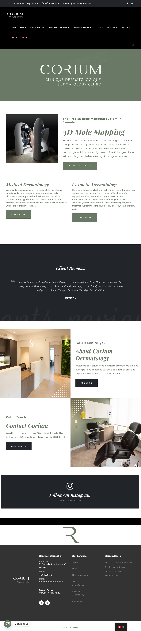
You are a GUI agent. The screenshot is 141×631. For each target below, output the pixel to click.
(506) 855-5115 (50, 3)
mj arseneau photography (59, 512)
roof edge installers (98, 509)
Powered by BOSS (70, 627)
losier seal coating (88, 514)
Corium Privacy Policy (49, 592)
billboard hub (103, 514)
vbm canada (62, 509)
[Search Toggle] (133, 45)
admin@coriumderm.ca (77, 3)
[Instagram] (132, 4)
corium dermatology (78, 509)
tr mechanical (79, 512)
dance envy (115, 512)
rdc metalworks (47, 509)
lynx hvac (90, 512)
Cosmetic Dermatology (84, 27)
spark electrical (116, 509)
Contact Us (77, 601)
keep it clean (39, 512)
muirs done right (23, 514)
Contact (126, 27)
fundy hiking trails (54, 514)
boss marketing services (27, 509)
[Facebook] (127, 4)
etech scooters (71, 514)
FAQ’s (101, 27)
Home (13, 27)
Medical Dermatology (59, 27)
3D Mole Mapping (37, 27)
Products (112, 27)
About (23, 27)
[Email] (7, 624)
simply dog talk (38, 514)
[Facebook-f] (41, 602)
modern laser (102, 512)
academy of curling (23, 512)
